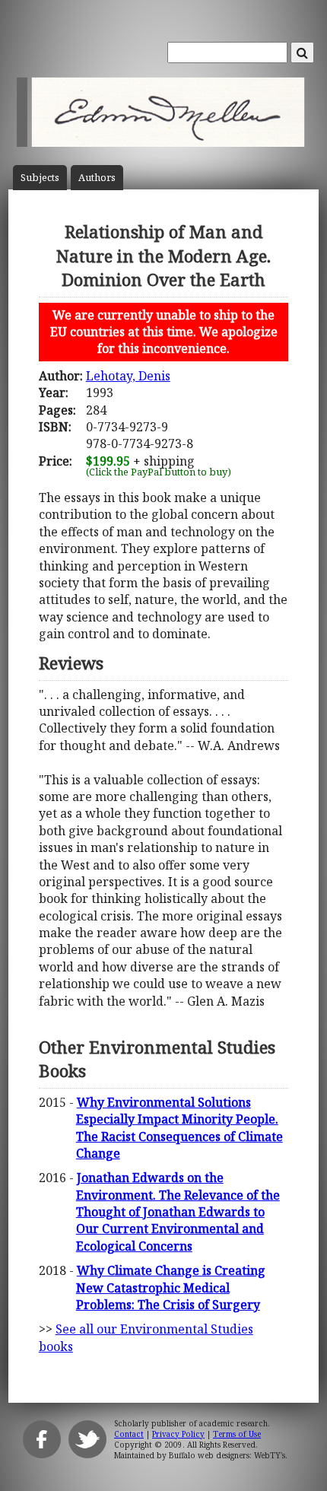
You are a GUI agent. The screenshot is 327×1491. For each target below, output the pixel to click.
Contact (129, 1434)
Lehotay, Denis (128, 375)
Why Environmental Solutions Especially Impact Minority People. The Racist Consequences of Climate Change (179, 1128)
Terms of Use (237, 1434)
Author (97, 178)
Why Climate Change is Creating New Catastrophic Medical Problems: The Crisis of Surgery (170, 1287)
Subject (40, 178)
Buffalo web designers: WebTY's (227, 1455)
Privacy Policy (178, 1434)
